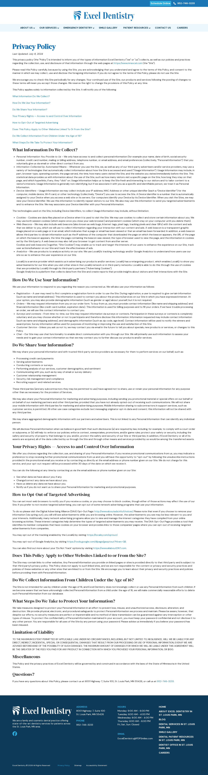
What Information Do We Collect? (31, 96)
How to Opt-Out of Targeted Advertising (35, 122)
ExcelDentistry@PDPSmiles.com (135, 738)
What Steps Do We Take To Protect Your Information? (42, 142)
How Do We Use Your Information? (31, 102)
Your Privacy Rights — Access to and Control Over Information (47, 116)
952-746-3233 (165, 681)
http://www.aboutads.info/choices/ (113, 511)
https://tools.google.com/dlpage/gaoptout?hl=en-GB (96, 541)
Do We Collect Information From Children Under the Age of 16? (47, 135)
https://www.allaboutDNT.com (109, 548)
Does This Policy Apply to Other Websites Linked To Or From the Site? (51, 129)
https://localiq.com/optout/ (102, 535)
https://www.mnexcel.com (128, 63)
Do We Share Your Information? (29, 109)
